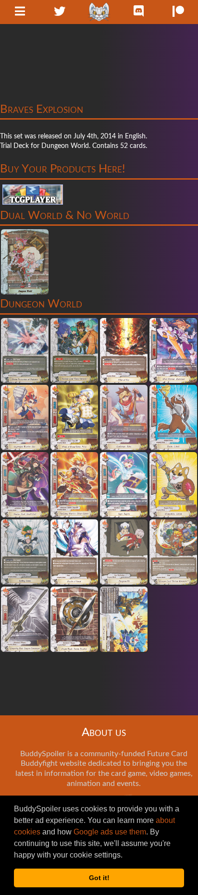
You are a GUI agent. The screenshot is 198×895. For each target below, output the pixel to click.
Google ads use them (110, 832)
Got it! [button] (99, 878)
